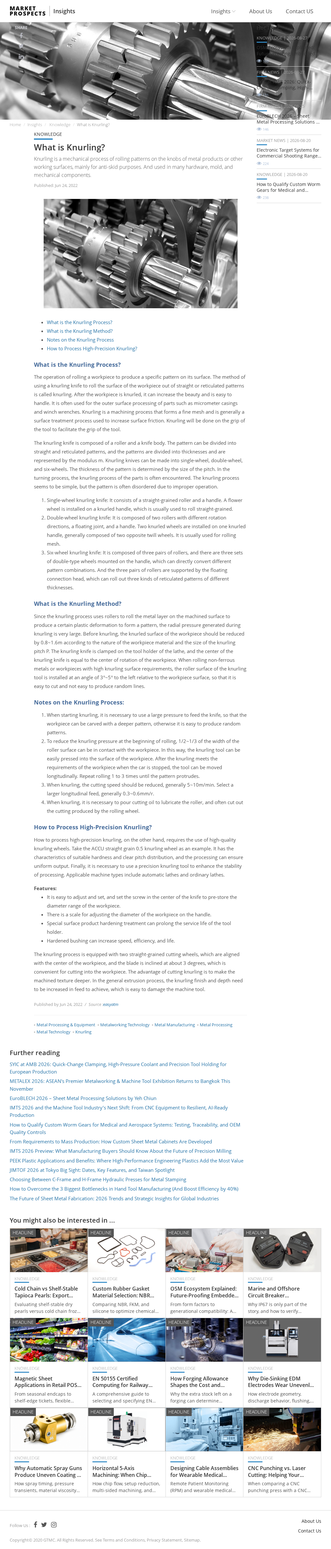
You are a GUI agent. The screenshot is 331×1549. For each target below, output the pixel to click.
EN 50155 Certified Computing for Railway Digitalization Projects (120, 1382)
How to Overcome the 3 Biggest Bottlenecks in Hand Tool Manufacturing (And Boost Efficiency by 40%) (124, 1188)
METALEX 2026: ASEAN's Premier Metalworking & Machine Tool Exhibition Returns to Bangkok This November (120, 1085)
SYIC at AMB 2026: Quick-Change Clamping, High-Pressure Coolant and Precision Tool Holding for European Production (118, 1068)
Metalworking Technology (125, 1025)
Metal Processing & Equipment (66, 1025)
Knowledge (59, 124)
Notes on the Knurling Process (80, 339)
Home (15, 124)
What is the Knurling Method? (79, 331)
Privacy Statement (164, 1540)
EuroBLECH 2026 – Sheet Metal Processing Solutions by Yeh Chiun (83, 1098)
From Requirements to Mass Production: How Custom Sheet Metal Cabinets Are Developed (111, 1141)
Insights (64, 11)
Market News (271, 140)
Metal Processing (216, 1025)
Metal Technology (53, 1032)
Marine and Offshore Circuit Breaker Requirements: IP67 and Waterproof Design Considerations (277, 1292)
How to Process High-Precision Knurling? (92, 348)
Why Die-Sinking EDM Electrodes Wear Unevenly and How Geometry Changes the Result (280, 1382)
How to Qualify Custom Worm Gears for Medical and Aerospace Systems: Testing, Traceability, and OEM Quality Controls (125, 1128)
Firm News (268, 72)
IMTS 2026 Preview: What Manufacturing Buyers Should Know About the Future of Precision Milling (120, 1151)
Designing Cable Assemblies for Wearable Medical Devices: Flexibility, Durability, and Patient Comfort (204, 1471)
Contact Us (309, 1531)
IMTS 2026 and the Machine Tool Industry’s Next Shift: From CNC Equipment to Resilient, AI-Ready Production (119, 1111)
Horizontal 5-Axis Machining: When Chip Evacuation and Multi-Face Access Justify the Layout (124, 1471)
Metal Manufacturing (175, 1025)
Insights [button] (221, 11)
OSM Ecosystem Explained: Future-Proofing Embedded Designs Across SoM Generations (286, 50)
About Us (260, 11)
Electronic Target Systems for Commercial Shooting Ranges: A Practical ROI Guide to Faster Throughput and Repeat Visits (289, 153)
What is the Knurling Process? (79, 322)
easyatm (110, 1004)
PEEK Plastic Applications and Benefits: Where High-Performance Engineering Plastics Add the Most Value (126, 1160)
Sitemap (192, 1540)
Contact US (299, 11)
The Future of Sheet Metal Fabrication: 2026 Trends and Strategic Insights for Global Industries (114, 1198)
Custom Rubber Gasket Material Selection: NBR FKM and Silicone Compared (121, 1292)
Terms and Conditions (124, 1540)
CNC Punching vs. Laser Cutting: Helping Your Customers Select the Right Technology (281, 1471)
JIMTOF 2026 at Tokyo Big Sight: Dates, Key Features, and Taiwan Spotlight (92, 1170)
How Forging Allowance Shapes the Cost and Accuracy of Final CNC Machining (199, 1382)
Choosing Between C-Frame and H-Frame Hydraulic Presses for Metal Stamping (98, 1179)
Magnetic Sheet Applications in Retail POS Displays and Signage (46, 1382)
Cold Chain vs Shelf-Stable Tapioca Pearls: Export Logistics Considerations (46, 1292)
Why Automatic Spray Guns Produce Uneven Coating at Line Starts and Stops (48, 1471)
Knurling (83, 1032)
